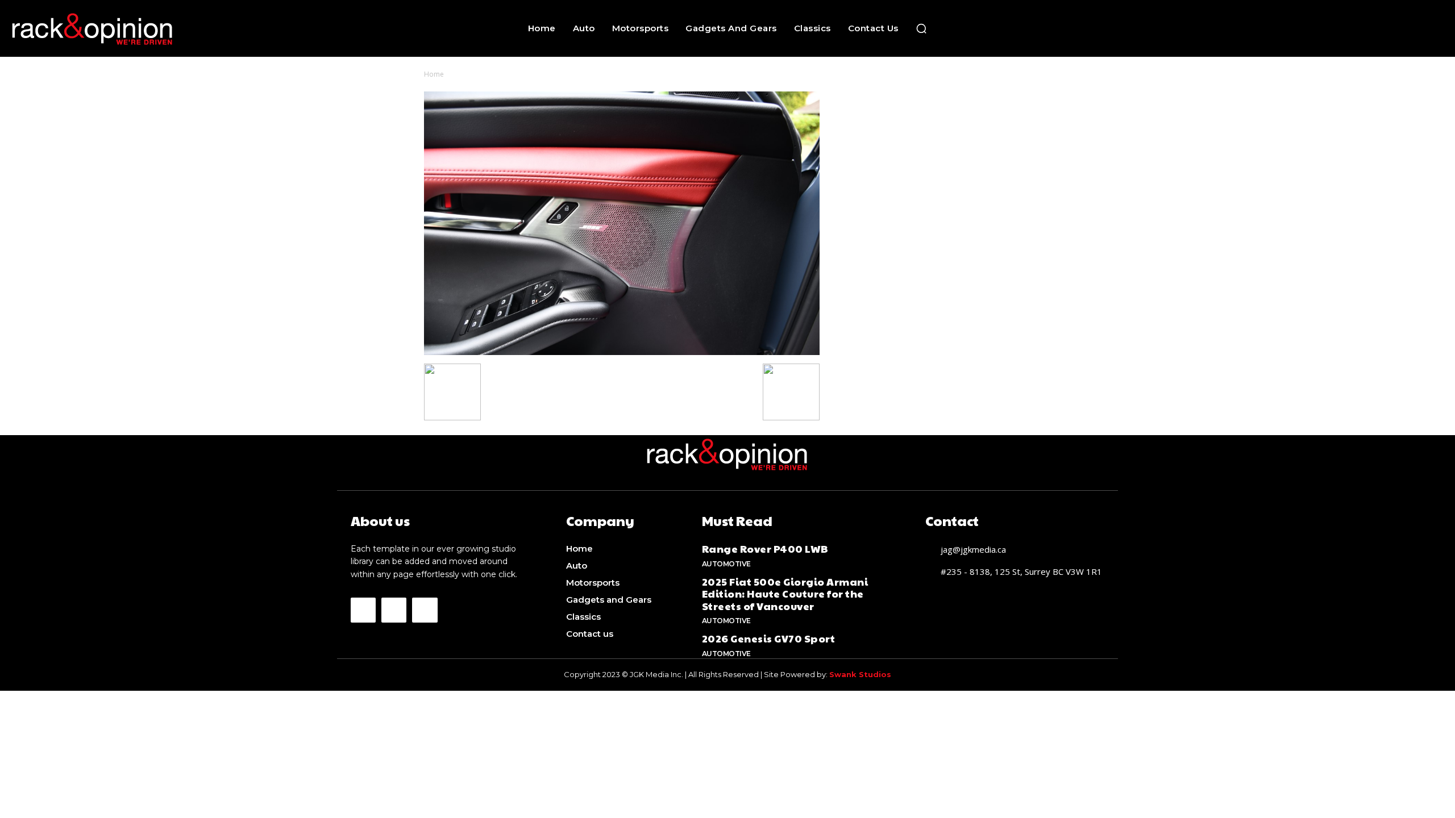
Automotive (726, 564)
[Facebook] (363, 610)
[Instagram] (393, 610)
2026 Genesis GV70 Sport (768, 638)
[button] (921, 28)
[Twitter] (424, 610)
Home (434, 74)
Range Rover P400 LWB (765, 548)
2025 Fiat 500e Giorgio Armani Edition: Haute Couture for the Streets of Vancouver (785, 593)
